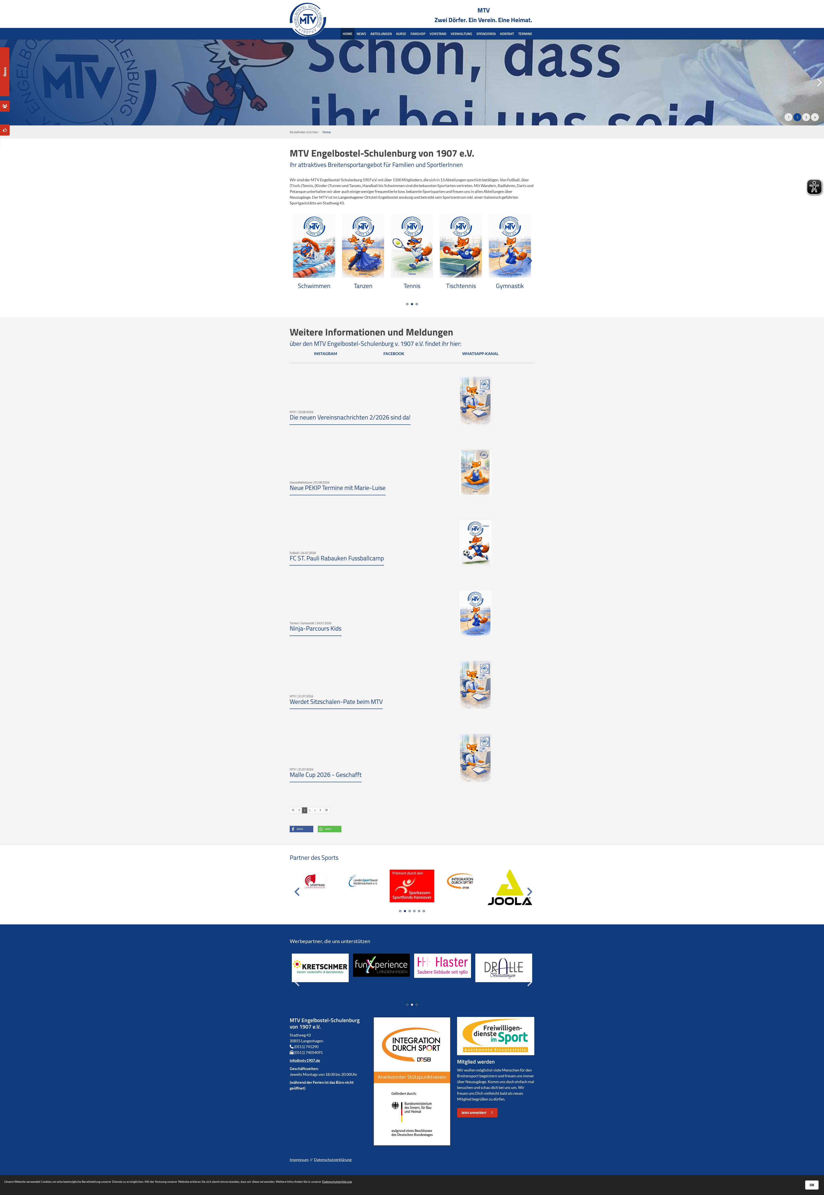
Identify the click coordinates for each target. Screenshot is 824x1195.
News (361, 33)
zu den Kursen (305, 99)
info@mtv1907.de (305, 1060)
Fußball (510, 285)
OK (812, 1185)
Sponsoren (486, 33)
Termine (525, 33)
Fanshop (417, 33)
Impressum (299, 1159)
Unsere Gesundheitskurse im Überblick (381, 67)
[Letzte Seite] (326, 810)
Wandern (363, 285)
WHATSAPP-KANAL (480, 353)
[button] (788, 117)
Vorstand (438, 33)
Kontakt (507, 33)
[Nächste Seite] (320, 810)
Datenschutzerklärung (332, 1159)
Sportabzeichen (412, 285)
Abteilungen (381, 33)
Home (347, 33)
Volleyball (314, 285)
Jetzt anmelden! (474, 1112)
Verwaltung (461, 33)
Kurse (401, 33)
